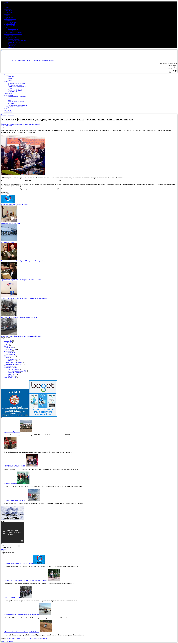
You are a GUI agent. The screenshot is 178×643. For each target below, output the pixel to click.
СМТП (10, 98)
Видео (6, 15)
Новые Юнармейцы (10, 483)
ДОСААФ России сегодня (16, 83)
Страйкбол (11, 45)
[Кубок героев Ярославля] (26, 432)
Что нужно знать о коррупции (17, 105)
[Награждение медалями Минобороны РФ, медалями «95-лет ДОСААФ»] (9, 259)
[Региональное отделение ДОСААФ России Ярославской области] (6, 60)
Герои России (8, 17)
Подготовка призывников (16, 102)
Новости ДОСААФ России (13, 32)
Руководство (8, 93)
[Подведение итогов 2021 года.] (9, 222)
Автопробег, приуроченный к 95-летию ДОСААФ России (19, 317)
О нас (6, 81)
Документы (8, 20)
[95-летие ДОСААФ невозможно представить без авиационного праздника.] (9, 297)
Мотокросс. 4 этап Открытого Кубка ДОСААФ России (21, 632)
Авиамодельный (13, 39)
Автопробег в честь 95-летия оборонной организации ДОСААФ (21, 336)
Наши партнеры (9, 25)
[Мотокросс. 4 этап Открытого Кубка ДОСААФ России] (46, 632)
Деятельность (8, 95)
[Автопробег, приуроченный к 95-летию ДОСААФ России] (9, 315)
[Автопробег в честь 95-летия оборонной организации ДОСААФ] (9, 334)
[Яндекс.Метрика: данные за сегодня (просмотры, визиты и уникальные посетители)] (7, 641)
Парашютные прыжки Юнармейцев (15, 500)
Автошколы (8, 12)
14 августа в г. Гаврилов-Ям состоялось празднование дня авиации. (25, 580)
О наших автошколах (15, 85)
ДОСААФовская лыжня (12, 597)
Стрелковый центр (10, 47)
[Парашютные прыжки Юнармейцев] (34, 500)
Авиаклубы (8, 10)
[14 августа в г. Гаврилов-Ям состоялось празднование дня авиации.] (54, 580)
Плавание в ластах (14, 42)
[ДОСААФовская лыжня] (26, 597)
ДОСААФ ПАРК (9, 24)
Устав (10, 88)
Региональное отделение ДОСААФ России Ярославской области (33, 60)
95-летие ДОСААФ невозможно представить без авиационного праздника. (24, 298)
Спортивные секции (10, 37)
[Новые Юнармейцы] (23, 483)
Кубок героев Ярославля (12, 432)
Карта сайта (8, 112)
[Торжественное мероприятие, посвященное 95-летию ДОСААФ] (9, 278)
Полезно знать (9, 35)
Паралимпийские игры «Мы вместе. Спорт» (15, 204)
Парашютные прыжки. (8, 242)
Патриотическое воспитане (13, 34)
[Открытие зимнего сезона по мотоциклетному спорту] (45, 614)
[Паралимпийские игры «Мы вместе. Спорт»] (8, 203)
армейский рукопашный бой (17, 40)
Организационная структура (17, 86)
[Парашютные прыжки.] (9, 240)
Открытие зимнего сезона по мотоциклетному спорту (21, 614)
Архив (10, 80)
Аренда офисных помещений (13, 107)
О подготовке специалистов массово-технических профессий (20, 124)
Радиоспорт (12, 44)
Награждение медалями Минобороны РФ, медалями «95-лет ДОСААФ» (24, 261)
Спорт (6, 108)
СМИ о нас (11, 30)
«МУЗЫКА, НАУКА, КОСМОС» (15, 466)
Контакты (7, 4)
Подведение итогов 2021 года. (10, 223)
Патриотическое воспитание (17, 97)
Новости (7, 27)
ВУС (9, 100)
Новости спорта (13, 29)
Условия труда (12, 22)
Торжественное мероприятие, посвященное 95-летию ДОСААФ (21, 280)
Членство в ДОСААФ (15, 90)
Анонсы (7, 14)
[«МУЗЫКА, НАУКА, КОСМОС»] (32, 466)
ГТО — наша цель (10, 19)
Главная (6, 2)
